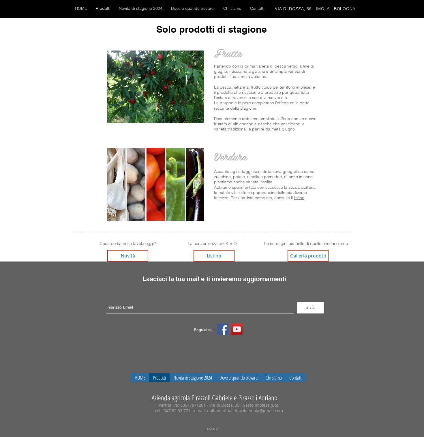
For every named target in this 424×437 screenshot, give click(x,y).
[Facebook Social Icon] (222, 329)
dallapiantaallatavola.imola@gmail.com (245, 410)
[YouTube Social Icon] (237, 329)
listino (299, 197)
